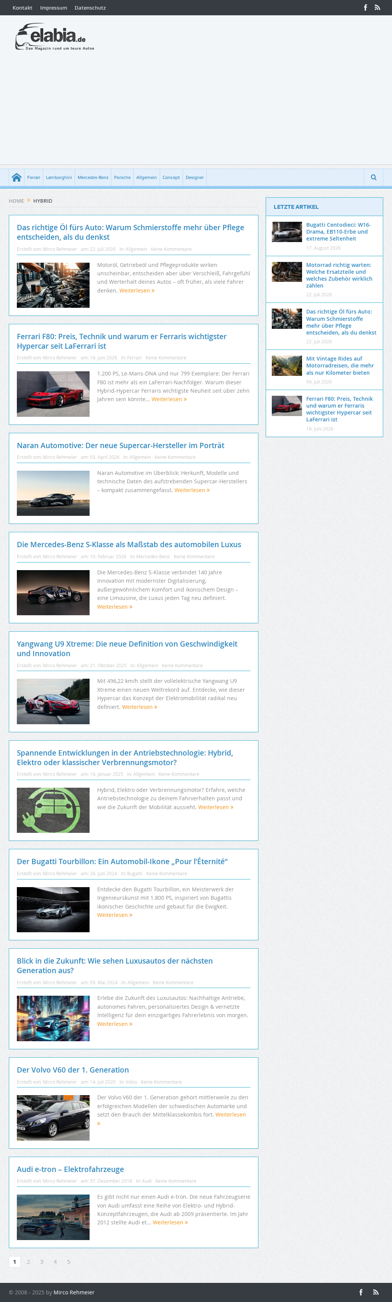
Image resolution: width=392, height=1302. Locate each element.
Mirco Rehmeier (60, 249)
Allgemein (146, 177)
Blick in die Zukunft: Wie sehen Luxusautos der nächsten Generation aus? (115, 965)
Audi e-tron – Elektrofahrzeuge (70, 1169)
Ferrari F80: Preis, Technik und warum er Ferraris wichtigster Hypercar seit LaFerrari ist (122, 341)
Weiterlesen (135, 290)
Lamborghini (59, 177)
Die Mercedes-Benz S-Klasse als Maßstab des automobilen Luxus (129, 544)
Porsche (122, 177)
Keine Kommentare (171, 249)
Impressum (53, 8)
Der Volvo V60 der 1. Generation (73, 1070)
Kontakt (23, 8)
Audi (147, 1181)
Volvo (131, 1082)
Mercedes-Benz (93, 177)
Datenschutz (90, 8)
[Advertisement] (196, 110)
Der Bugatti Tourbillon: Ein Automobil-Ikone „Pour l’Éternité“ (122, 861)
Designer (195, 177)
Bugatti (134, 873)
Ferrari (33, 177)
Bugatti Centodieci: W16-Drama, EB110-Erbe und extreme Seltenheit (338, 231)
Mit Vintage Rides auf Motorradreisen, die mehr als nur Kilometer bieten (340, 365)
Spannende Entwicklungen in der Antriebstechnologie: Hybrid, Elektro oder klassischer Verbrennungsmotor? (125, 757)
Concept (171, 177)
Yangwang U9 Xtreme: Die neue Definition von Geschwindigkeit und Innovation (127, 648)
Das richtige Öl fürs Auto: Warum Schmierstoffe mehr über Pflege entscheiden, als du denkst (130, 232)
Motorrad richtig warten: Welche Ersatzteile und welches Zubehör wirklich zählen (339, 275)
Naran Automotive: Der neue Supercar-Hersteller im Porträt (120, 445)
